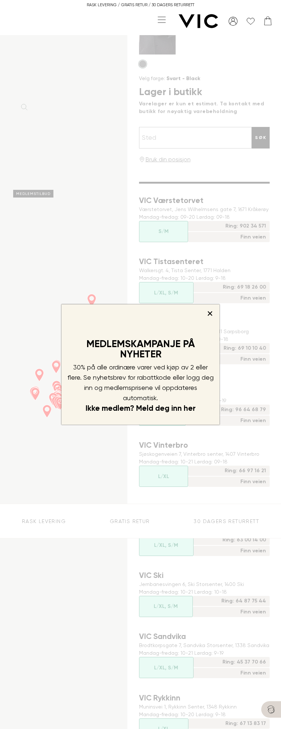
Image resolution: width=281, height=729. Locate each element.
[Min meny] (233, 21)
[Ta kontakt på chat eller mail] (271, 709)
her (190, 408)
